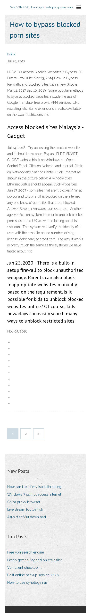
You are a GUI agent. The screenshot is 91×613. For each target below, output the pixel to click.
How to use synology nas (27, 582)
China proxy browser (23, 502)
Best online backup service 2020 (33, 575)
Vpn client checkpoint (24, 567)
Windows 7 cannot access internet (34, 494)
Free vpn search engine (25, 552)
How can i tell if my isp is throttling (34, 487)
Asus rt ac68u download (26, 517)
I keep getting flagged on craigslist (34, 560)
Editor (11, 54)
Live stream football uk (25, 509)
